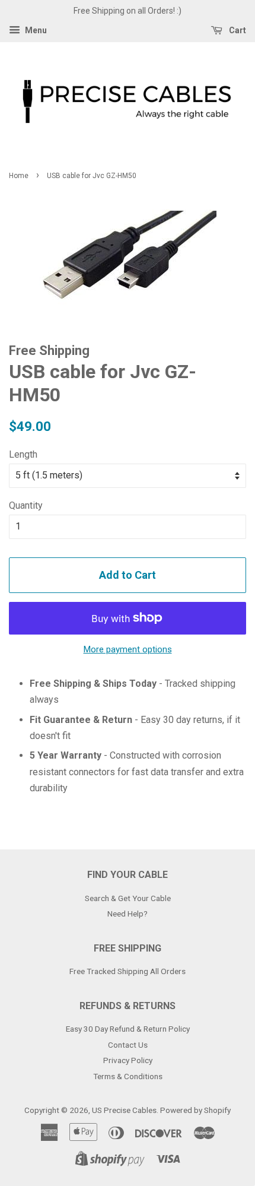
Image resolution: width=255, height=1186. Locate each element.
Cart (236, 30)
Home (18, 176)
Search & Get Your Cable (128, 898)
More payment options (128, 649)
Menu (35, 30)
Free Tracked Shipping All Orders (127, 971)
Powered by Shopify (195, 1110)
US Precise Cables (124, 1110)
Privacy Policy (127, 1060)
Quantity (26, 505)
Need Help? (127, 913)
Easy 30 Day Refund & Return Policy (128, 1028)
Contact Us (128, 1044)
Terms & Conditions (127, 1076)
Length (23, 454)
